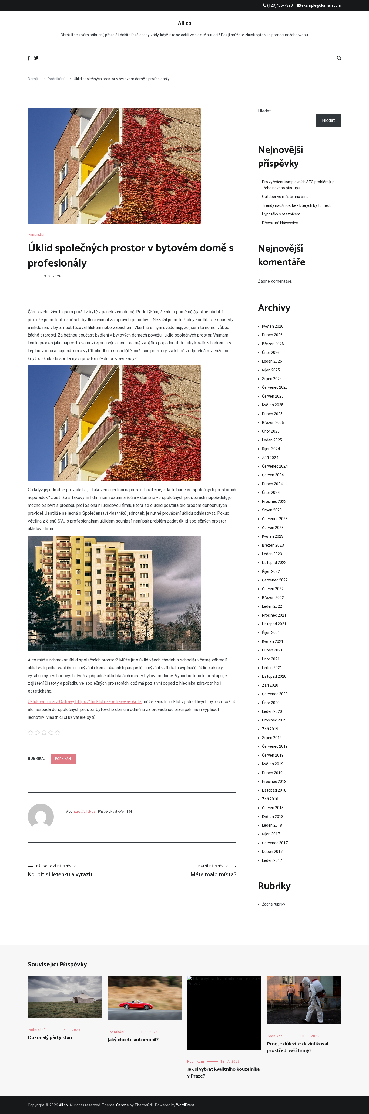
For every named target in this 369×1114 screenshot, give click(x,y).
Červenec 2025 (275, 387)
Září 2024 (270, 457)
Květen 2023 (272, 536)
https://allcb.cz (84, 811)
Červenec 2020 (275, 694)
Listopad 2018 (274, 790)
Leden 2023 (272, 554)
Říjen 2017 (271, 834)
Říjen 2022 (271, 571)
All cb (184, 23)
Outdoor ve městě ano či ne (285, 196)
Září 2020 (270, 685)
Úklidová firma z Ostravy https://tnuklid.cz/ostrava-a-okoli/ (85, 701)
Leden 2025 (272, 440)
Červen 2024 (273, 475)
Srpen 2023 (272, 510)
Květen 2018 (272, 816)
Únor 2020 (271, 703)
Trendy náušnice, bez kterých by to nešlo (297, 205)
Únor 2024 (271, 492)
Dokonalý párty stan (50, 1038)
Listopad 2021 (274, 624)
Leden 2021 (272, 668)
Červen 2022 (273, 589)
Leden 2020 (272, 711)
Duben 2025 (272, 414)
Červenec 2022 (275, 580)
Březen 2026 (273, 344)
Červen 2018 (273, 808)
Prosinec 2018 (274, 781)
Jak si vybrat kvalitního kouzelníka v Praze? (223, 1072)
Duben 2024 (272, 484)
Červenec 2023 (275, 519)
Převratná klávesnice (280, 223)
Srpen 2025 (272, 379)
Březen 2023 (273, 545)
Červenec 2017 (275, 843)
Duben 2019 (272, 773)
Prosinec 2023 (274, 501)
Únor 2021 (271, 659)
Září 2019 (270, 729)
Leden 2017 (272, 860)
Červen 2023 (273, 528)
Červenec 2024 (275, 466)
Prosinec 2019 (274, 720)
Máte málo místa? (213, 871)
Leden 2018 (272, 825)
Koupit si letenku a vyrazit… (62, 871)
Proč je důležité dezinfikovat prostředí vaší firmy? (298, 1047)
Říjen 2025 (271, 370)
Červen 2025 (273, 396)
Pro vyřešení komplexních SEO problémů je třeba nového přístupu (298, 185)
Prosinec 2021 (274, 615)
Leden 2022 (272, 606)
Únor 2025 (271, 431)
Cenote (122, 1105)
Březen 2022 (273, 598)
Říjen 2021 (271, 632)
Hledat (264, 111)
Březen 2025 (273, 422)
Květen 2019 (272, 764)
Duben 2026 (272, 335)
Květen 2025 (272, 405)
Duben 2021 (272, 650)
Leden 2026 (272, 361)
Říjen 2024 (271, 449)
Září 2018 (270, 799)
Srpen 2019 (272, 738)
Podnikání (36, 235)
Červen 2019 (273, 755)
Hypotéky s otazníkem (281, 214)
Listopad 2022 (274, 562)
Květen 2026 (272, 326)
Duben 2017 (272, 851)
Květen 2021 (272, 641)
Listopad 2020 (274, 676)
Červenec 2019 (275, 746)
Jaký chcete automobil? (133, 1040)
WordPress (185, 1105)
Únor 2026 (271, 352)
